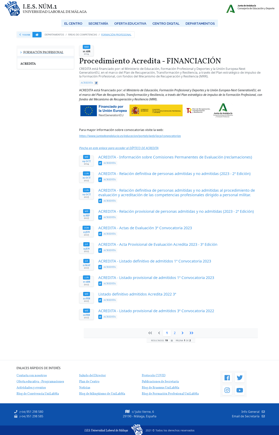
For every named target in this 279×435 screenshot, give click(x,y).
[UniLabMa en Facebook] (227, 377)
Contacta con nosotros (32, 375)
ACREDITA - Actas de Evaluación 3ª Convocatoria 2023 (145, 228)
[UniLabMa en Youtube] (239, 390)
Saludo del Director (92, 375)
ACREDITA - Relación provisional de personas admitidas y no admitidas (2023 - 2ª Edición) (176, 211)
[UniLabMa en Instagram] (227, 390)
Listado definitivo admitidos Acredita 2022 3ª (137, 294)
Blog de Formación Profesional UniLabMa (170, 394)
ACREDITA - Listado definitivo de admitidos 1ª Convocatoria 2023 (154, 261)
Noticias (84, 388)
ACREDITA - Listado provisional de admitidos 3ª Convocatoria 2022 (156, 311)
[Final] (191, 333)
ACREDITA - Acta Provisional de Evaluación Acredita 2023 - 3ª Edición (157, 244)
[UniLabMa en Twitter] (239, 377)
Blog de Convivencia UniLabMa (38, 394)
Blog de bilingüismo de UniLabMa (102, 394)
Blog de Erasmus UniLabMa (160, 388)
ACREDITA (87, 82)
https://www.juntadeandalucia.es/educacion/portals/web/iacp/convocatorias (130, 136)
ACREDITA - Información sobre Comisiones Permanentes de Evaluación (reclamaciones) (175, 157)
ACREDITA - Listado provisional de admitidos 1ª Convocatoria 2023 (156, 277)
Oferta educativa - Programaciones (40, 382)
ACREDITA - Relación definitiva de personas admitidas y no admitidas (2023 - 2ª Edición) (174, 173)
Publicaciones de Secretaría (160, 382)
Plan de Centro (89, 382)
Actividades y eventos (31, 388)
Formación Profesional (116, 34)
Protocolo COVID (154, 375)
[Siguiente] (183, 333)
